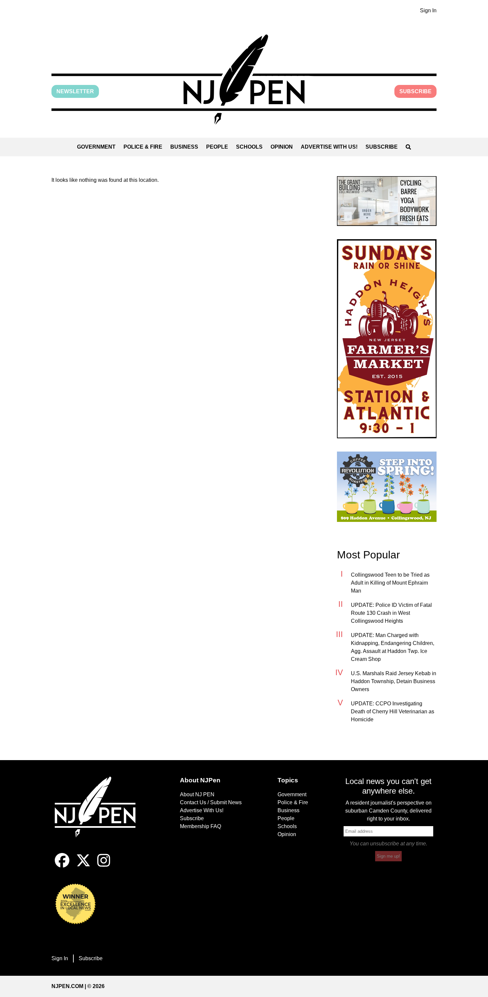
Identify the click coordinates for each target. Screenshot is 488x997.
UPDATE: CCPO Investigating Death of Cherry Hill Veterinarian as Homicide (392, 711)
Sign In (428, 10)
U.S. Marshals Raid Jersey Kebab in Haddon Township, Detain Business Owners (393, 681)
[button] (244, 79)
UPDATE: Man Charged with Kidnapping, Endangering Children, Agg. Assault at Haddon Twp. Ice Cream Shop (392, 647)
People (217, 147)
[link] (387, 201)
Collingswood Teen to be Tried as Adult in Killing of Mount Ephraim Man (390, 583)
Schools (249, 147)
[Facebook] (62, 866)
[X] (83, 866)
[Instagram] (103, 866)
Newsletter (75, 91)
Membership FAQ (200, 826)
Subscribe (415, 91)
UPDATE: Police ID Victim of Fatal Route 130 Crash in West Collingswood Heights (391, 613)
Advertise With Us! (329, 147)
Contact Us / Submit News (211, 802)
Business (184, 147)
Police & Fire (142, 147)
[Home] (99, 815)
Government (96, 147)
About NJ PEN (197, 794)
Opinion (282, 147)
